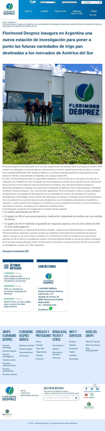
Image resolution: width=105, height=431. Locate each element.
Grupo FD (28, 11)
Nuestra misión (9, 360)
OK (100, 2)
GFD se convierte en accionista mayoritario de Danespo (15, 291)
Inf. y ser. (93, 15)
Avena (38, 341)
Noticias (72, 345)
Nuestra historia (9, 351)
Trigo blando (41, 352)
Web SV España (93, 341)
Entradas (11, 22)
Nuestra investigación (8, 355)
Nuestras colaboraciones (9, 364)
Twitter (72, 352)
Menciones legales (30, 395)
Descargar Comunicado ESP (16, 251)
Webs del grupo (91, 333)
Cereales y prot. (61, 11)
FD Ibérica (44, 11)
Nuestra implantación (8, 370)
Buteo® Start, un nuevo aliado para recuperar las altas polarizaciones (17, 304)
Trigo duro (40, 348)
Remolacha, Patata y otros (59, 335)
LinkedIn (73, 355)
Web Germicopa (93, 345)
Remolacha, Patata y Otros (77, 12)
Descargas (73, 359)
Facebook (73, 348)
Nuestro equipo (26, 349)
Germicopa (24, 356)
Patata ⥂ (56, 349)
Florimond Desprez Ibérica (26, 335)
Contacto (25, 393)
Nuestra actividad (26, 345)
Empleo (72, 341)
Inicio (5, 22)
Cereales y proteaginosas (43, 333)
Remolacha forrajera (57, 353)
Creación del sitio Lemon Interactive (63, 423)
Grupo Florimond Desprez (9, 335)
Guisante (40, 359)
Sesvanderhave (26, 352)
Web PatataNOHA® (92, 349)
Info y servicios (75, 333)
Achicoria (56, 358)
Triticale (39, 355)
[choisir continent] (32, 3)
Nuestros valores (10, 374)
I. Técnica (93, 11)
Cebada (39, 345)
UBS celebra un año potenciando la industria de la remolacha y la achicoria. (17, 278)
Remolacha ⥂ (58, 345)
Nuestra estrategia (7, 346)
